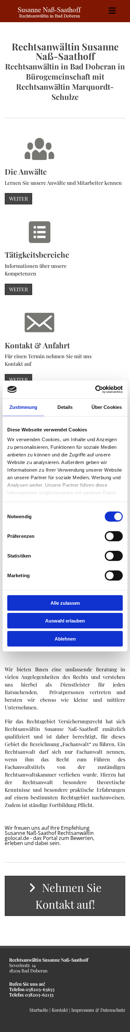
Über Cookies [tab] (107, 407)
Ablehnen (65, 638)
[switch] (114, 536)
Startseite (38, 1010)
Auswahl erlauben (65, 620)
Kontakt (60, 1010)
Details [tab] (65, 407)
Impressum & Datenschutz (98, 1010)
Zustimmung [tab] (23, 407)
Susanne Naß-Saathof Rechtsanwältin (49, 832)
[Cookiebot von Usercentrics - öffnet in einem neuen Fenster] (95, 389)
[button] (18, 198)
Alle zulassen (65, 602)
